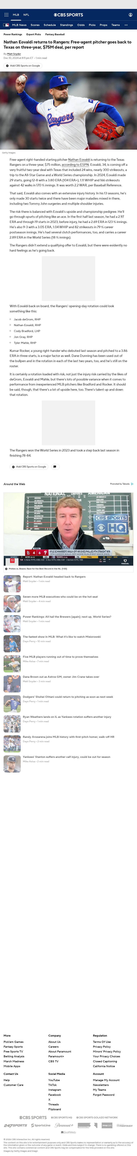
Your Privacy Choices (106, 1056)
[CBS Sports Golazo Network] (97, 1117)
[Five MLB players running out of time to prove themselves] (12, 663)
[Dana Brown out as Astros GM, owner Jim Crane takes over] (12, 683)
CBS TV (53, 1061)
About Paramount (59, 1051)
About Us (54, 1042)
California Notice (104, 1066)
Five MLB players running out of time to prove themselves (60, 657)
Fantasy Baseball (55, 34)
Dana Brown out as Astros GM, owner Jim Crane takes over (61, 677)
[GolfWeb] (68, 1132)
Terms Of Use (102, 1042)
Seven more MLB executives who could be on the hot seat (60, 597)
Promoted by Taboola (120, 484)
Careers (53, 1047)
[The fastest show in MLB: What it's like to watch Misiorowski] (12, 643)
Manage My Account (106, 1080)
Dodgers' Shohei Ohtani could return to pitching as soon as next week (68, 697)
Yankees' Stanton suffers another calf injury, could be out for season (66, 757)
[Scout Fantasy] (125, 1125)
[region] (68, 529)
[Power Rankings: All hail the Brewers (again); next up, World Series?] (12, 623)
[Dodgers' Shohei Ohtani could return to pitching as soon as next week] (12, 703)
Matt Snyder (14, 54)
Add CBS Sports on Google (25, 65)
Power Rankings (13, 34)
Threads (53, 1104)
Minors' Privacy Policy (107, 1051)
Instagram (54, 1090)
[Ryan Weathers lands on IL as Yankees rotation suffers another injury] (12, 723)
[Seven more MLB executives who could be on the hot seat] (12, 603)
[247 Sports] (15, 1125)
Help (7, 1080)
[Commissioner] (87, 1124)
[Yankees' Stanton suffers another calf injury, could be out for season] (12, 764)
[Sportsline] (40, 1125)
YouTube (54, 1080)
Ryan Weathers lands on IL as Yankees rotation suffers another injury (67, 717)
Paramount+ (56, 1056)
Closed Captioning (105, 1061)
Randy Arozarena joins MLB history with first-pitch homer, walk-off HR (68, 737)
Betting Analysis (14, 1056)
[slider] (68, 555)
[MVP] (107, 1124)
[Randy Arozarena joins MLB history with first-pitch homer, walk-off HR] (12, 743)
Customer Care (13, 1085)
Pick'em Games (13, 1042)
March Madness (14, 1061)
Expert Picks (33, 34)
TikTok (52, 1085)
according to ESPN (75, 165)
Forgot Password (104, 1095)
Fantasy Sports (13, 1047)
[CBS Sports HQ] (61, 1117)
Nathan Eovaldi (79, 160)
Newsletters (101, 1085)
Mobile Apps (12, 1066)
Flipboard (54, 1109)
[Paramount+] (64, 1124)
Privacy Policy (102, 1047)
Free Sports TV (13, 1051)
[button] (6, 15)
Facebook (54, 1095)
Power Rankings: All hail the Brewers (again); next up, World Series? (67, 617)
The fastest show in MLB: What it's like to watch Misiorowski (62, 637)
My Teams (99, 1090)
